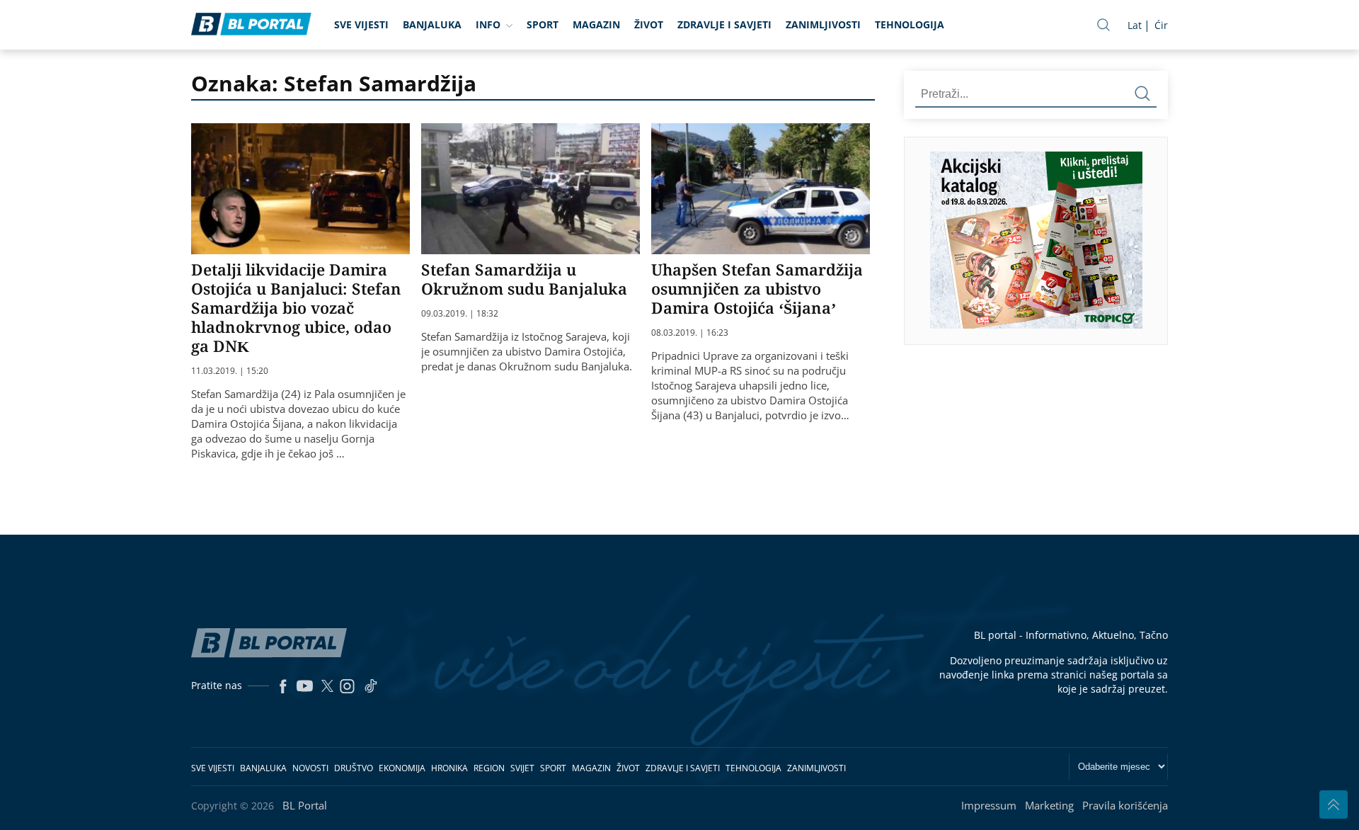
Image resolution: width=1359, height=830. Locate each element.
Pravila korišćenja (1125, 805)
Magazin (596, 24)
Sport (542, 24)
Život (648, 24)
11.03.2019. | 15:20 (229, 371)
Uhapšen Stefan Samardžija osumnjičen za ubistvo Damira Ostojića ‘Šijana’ (757, 288)
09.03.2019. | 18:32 (459, 313)
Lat (1135, 25)
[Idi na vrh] (1333, 804)
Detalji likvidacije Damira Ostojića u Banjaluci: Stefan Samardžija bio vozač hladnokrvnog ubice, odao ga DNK (296, 307)
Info (488, 24)
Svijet (522, 768)
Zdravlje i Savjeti (724, 24)
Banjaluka (432, 24)
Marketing (1049, 805)
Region (489, 768)
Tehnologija (909, 24)
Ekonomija (402, 768)
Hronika (449, 768)
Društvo (353, 768)
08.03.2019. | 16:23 (689, 333)
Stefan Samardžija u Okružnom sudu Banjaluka (524, 278)
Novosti (310, 768)
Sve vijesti (361, 24)
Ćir (1161, 25)
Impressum (988, 805)
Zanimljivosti (823, 24)
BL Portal (304, 805)
